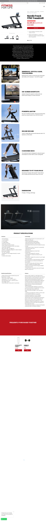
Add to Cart (36, 28)
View (18, 350)
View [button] (27, 350)
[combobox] (14, 3)
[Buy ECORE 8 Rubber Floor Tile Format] (18, 340)
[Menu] (44, 6)
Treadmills (42, 11)
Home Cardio (37, 11)
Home (28, 11)
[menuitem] (41, 3)
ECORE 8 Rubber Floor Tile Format (18, 346)
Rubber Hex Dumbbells (26, 346)
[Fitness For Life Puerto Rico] (7, 6)
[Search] (27, 3)
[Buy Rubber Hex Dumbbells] (27, 340)
